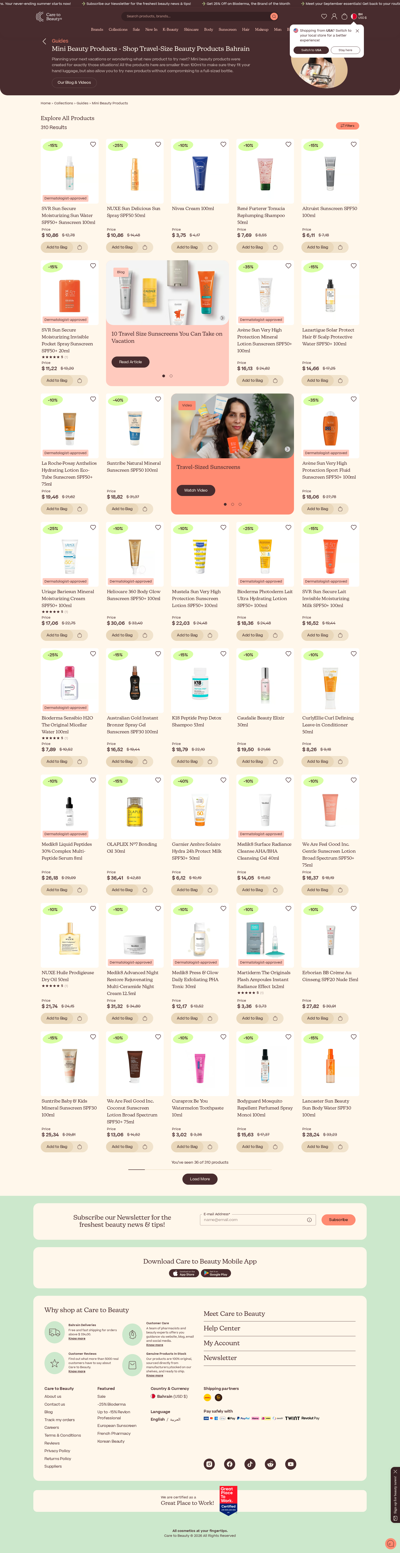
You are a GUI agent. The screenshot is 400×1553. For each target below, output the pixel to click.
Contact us (54, 1404)
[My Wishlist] (324, 16)
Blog (48, 1412)
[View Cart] (344, 16)
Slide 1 (171, 376)
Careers (51, 1427)
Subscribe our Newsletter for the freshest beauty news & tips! (139, 3)
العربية (175, 1419)
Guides (60, 41)
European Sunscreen (116, 1426)
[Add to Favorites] (93, 144)
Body (208, 30)
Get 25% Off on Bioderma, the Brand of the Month (248, 3)
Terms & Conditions (62, 1435)
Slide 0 (163, 376)
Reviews (52, 1443)
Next (222, 318)
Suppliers (53, 1466)
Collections (118, 30)
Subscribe (338, 1220)
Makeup (262, 30)
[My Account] (334, 16)
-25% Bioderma (111, 1404)
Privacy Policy (57, 1451)
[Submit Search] (274, 16)
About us (52, 1396)
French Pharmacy (114, 1433)
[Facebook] (229, 1464)
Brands (97, 30)
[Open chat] (390, 1543)
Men (277, 30)
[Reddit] (270, 1464)
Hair (246, 30)
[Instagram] (209, 1464)
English (158, 1419)
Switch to (311, 50)
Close (357, 31)
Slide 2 (240, 504)
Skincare (191, 30)
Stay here (345, 50)
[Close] (395, 1470)
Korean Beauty (111, 1441)
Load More (200, 1179)
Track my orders (59, 1420)
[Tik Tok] (250, 1464)
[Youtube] (290, 1464)
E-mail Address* (217, 1214)
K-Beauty (170, 30)
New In (151, 30)
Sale (136, 30)
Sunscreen (228, 30)
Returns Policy (57, 1459)
